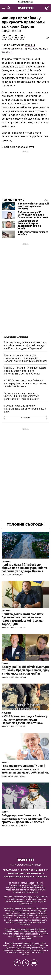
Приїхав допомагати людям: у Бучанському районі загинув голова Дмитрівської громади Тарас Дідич (23, 619)
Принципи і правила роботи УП (19, 877)
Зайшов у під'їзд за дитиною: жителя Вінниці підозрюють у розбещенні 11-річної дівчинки (22, 396)
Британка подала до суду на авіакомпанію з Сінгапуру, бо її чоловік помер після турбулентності (25, 358)
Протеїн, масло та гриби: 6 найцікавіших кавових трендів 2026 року (25, 408)
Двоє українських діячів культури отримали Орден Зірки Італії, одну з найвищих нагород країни (25, 670)
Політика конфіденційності (34, 870)
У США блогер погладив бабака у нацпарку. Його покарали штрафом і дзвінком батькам (25, 383)
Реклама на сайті (11, 870)
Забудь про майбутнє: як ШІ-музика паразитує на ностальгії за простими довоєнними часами (25, 818)
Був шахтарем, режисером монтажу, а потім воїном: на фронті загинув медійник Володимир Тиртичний (25, 345)
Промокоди (41, 877)
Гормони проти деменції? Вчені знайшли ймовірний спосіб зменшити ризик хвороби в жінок (25, 769)
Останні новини (16, 337)
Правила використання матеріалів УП (25, 873)
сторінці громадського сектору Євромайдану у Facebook (25, 48)
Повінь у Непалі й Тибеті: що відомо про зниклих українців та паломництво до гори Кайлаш (25, 370)
